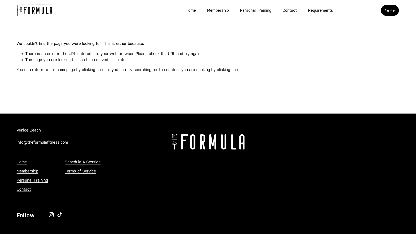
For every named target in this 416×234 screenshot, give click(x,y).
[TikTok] (59, 214)
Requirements (320, 10)
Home (191, 10)
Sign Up (390, 10)
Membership (218, 10)
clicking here (93, 69)
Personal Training (255, 10)
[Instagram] (51, 214)
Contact (290, 10)
